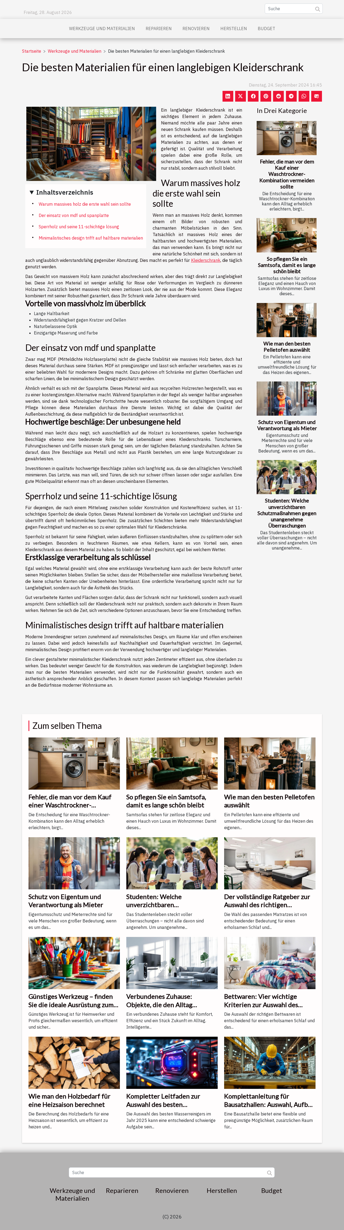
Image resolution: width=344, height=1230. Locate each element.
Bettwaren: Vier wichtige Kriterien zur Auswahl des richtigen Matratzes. (261, 1004)
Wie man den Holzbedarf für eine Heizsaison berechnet (69, 1100)
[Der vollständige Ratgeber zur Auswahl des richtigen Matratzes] (270, 862)
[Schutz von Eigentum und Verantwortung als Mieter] (287, 399)
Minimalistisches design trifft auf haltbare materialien (91, 238)
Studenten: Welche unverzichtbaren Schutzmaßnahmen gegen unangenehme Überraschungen (286, 512)
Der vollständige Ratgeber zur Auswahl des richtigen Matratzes (267, 905)
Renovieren (196, 28)
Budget (266, 28)
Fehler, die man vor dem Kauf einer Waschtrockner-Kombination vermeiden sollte (286, 173)
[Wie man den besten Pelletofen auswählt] (287, 320)
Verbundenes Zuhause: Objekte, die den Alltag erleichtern (159, 1004)
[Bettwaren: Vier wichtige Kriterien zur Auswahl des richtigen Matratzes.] (270, 962)
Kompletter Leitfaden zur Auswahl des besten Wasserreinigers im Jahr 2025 (169, 1104)
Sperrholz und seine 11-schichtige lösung (79, 226)
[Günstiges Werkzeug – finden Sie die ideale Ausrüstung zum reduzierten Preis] (74, 962)
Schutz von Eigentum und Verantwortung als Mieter (287, 425)
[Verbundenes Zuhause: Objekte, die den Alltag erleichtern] (172, 962)
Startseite (31, 51)
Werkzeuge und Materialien (102, 28)
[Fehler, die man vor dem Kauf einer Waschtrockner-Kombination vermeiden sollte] (287, 138)
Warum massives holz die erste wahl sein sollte (85, 204)
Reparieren (159, 28)
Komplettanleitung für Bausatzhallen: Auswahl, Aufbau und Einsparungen (269, 1104)
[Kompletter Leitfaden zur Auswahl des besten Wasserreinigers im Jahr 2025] (172, 1062)
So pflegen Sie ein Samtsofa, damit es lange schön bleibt (287, 265)
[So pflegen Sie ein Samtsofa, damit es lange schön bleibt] (287, 235)
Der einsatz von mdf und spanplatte (74, 215)
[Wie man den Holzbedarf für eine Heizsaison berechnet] (74, 1062)
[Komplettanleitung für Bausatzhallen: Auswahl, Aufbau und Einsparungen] (270, 1062)
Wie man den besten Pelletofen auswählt (286, 346)
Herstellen (233, 28)
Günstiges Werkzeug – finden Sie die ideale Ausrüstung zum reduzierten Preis (71, 1004)
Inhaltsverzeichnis (64, 192)
